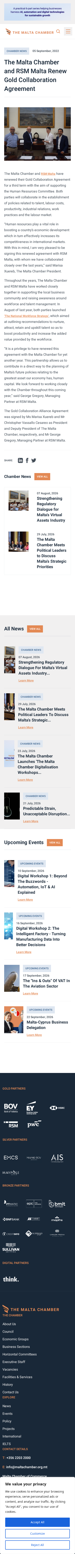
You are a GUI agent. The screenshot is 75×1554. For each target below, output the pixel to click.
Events (7, 1413)
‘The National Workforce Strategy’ (26, 316)
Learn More (26, 680)
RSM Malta (48, 174)
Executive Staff (13, 1361)
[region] (37, 1515)
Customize (37, 1533)
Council (8, 1331)
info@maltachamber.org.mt (26, 1467)
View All (42, 477)
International (11, 1436)
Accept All (37, 1522)
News (6, 1406)
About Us (9, 1324)
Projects (8, 1428)
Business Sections (16, 1346)
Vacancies (10, 1369)
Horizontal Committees (19, 1354)
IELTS (6, 1444)
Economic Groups (15, 1339)
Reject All (37, 1545)
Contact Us (10, 1392)
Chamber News (17, 51)
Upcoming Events (31, 864)
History (7, 1384)
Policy (6, 1421)
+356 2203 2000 (18, 1457)
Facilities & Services (17, 1377)
